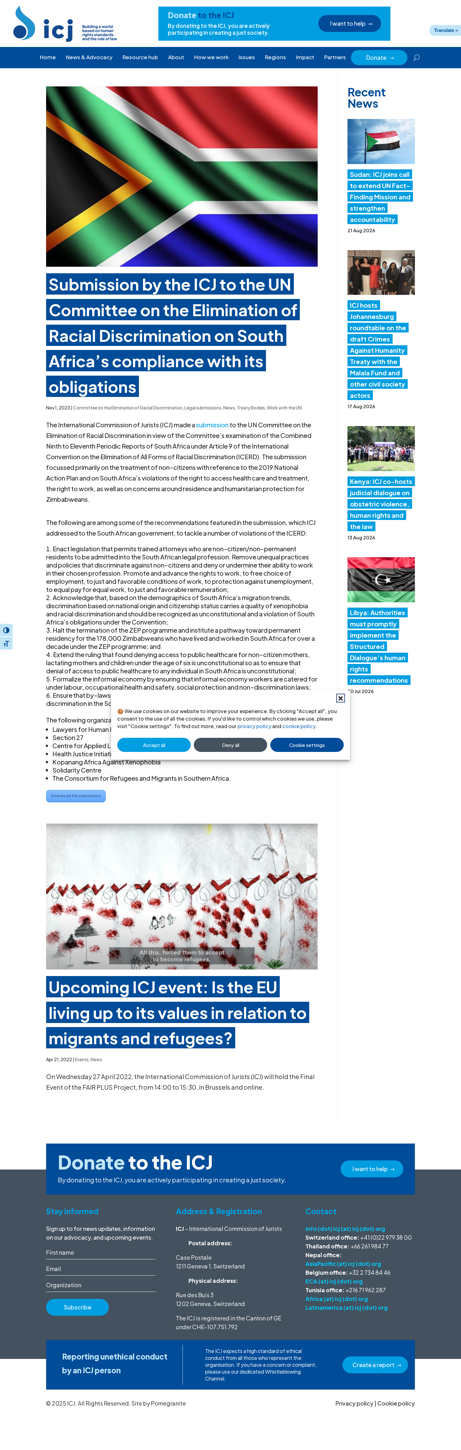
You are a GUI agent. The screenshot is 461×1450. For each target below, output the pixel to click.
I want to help (348, 23)
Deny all (230, 745)
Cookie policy (396, 1403)
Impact (305, 57)
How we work (211, 57)
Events (82, 1059)
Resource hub (140, 57)
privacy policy (254, 726)
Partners (335, 57)
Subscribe (77, 1307)
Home (48, 57)
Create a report (373, 1364)
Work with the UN (284, 407)
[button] (340, 698)
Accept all (154, 745)
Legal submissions (202, 407)
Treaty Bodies (251, 407)
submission (212, 425)
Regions (275, 57)
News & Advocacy (89, 57)
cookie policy (298, 726)
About (176, 57)
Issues (247, 57)
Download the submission (76, 796)
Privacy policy (355, 1403)
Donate (380, 57)
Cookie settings (307, 745)
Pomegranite (168, 1403)
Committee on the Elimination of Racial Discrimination (128, 407)
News (229, 407)
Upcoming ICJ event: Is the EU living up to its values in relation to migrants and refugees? (178, 1012)
